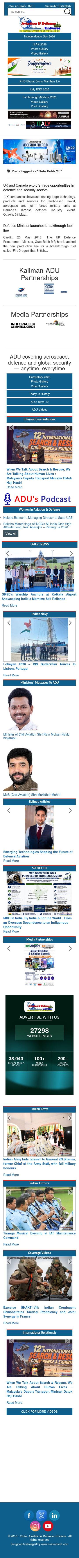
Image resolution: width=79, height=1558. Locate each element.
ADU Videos (39, 409)
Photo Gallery (39, 49)
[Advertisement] (39, 1438)
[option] (21, 288)
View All (10, 524)
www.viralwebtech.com (54, 1526)
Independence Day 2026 (39, 36)
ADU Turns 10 (39, 402)
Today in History (39, 394)
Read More (14, 478)
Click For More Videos (39, 1394)
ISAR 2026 (40, 44)
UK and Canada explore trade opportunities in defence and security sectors (38, 187)
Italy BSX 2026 (39, 89)
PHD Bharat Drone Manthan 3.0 (40, 81)
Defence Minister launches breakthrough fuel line (38, 227)
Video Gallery (39, 53)
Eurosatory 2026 (39, 377)
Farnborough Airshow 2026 (39, 97)
